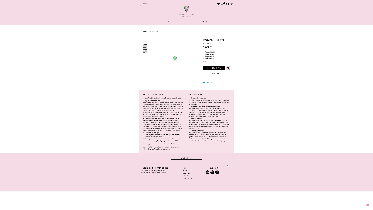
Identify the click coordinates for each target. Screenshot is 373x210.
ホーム (145, 31)
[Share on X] (211, 82)
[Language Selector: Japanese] (229, 165)
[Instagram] (212, 172)
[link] (223, 3)
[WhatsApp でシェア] (208, 82)
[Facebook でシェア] (204, 82)
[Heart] (218, 4)
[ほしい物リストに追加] (228, 68)
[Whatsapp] (207, 172)
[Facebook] (217, 172)
